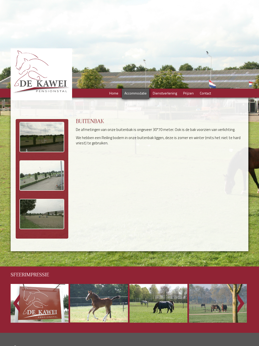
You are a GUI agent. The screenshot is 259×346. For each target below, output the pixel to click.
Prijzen (188, 93)
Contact (205, 93)
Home (113, 93)
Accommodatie (135, 93)
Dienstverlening (165, 93)
